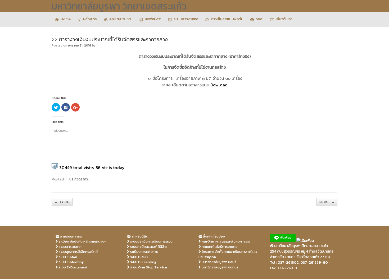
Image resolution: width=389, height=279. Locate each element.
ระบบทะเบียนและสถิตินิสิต (148, 246)
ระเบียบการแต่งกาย (143, 251)
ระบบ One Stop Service (148, 267)
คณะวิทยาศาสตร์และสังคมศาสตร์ (225, 241)
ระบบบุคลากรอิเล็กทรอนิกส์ (78, 251)
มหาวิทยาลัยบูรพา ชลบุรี (218, 261)
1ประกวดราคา (78, 179)
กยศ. (259, 19)
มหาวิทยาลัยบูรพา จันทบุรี (219, 267)
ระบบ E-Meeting (71, 261)
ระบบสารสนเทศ (186, 19)
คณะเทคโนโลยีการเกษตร (219, 246)
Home (66, 19)
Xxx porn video (139, 272)
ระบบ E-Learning (142, 261)
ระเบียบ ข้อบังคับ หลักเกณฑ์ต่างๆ (82, 241)
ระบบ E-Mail (67, 256)
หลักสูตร (90, 19)
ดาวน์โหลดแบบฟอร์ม (227, 19)
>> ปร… (62, 202)
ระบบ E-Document (72, 267)
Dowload (219, 85)
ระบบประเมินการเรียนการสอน (151, 241)
